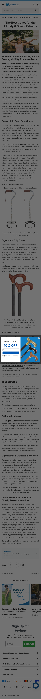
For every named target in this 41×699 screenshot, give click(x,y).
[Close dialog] (39, 338)
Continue (11, 352)
